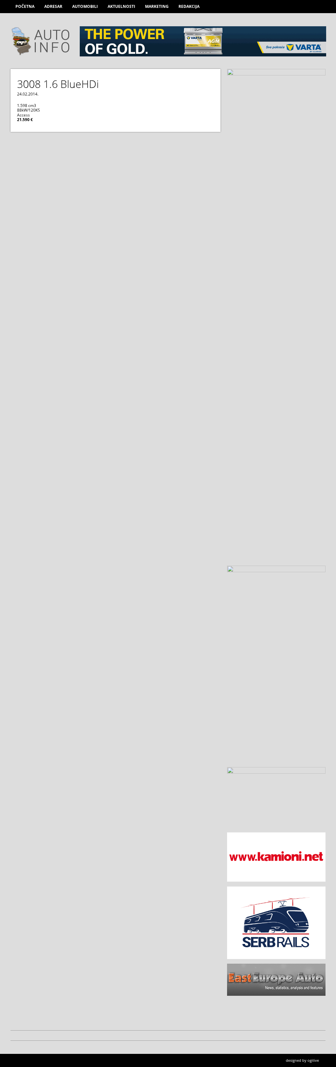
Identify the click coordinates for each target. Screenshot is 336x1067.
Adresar (53, 6)
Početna (24, 6)
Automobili (85, 6)
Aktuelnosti (121, 6)
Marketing (157, 6)
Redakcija (189, 6)
